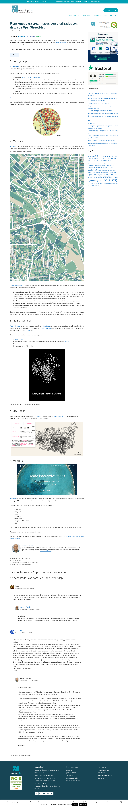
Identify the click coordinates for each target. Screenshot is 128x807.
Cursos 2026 (73, 15)
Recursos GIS (26, 558)
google (113, 160)
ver (17, 55)
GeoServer (105, 161)
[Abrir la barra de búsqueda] (111, 15)
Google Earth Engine (102, 163)
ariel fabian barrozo (22, 631)
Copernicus (97, 158)
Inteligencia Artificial (95, 167)
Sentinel (109, 183)
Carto (90, 158)
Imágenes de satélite (111, 165)
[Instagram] (48, 793)
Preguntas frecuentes (105, 775)
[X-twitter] (36, 793)
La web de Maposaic (17, 285)
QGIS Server (92, 183)
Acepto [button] (75, 804)
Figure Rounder (15, 326)
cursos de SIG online (45, 551)
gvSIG (91, 165)
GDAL (109, 158)
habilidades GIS (100, 165)
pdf (90, 177)
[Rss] (51, 793)
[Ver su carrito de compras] (115, 15)
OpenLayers (94, 175)
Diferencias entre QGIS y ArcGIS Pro (100, 103)
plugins (96, 177)
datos (103, 158)
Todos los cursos (103, 770)
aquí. (34, 330)
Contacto (69, 770)
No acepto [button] (83, 804)
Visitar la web (18, 339)
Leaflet (67, 342)
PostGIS (105, 177)
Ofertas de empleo (72, 778)
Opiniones (97, 15)
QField (101, 181)
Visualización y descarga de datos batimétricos (25, 562)
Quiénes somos (71, 773)
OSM (114, 174)
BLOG (105, 15)
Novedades (106, 172)
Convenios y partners (73, 781)
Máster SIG (86, 15)
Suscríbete (69, 775)
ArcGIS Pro (107, 156)
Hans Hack (46, 326)
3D (90, 156)
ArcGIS (97, 156)
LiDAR (107, 170)
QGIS (110, 180)
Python (93, 180)
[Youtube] (44, 793)
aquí (25, 330)
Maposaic (13, 147)
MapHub (13, 499)
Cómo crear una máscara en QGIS (21, 564)
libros (101, 170)
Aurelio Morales (25, 607)
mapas (113, 170)
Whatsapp (37, 786)
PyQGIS (114, 177)
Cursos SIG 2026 (110, 10)
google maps (113, 163)
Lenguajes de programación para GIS (100, 111)
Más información (66, 804)
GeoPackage (94, 160)
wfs (92, 185)
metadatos (99, 172)
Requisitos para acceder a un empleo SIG (101, 140)
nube (113, 172)
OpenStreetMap (45, 328)
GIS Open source (16, 558)
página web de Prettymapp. (31, 78)
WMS (97, 185)
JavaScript (108, 167)
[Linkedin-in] (40, 793)
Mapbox (91, 172)
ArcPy (114, 156)
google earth (92, 163)
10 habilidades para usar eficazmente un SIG (103, 113)
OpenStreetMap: (60, 43)
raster (103, 183)
